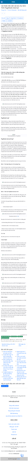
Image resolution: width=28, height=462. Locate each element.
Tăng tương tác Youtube (14, 410)
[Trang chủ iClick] (2, 2)
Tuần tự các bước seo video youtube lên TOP (21, 358)
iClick (18, 459)
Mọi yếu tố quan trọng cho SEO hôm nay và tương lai (8, 378)
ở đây (18, 216)
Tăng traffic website (14, 405)
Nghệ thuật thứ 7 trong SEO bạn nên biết (21, 353)
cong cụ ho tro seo (5, 338)
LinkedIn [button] (10, 21)
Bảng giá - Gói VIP (14, 426)
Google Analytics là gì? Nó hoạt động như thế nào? (8, 373)
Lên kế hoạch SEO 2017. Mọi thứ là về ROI (21, 362)
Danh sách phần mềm (14, 424)
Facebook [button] (20, 18)
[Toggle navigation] (25, 2)
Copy (7, 18)
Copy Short (13, 18)
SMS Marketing (14, 413)
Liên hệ (14, 432)
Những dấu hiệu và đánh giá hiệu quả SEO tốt (21, 378)
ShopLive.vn (14, 434)
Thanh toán (14, 429)
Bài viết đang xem (22, 10)
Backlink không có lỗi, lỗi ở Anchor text (8, 344)
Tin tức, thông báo (12, 10)
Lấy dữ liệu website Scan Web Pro (14, 416)
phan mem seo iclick (6, 336)
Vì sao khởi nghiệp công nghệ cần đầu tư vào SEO (21, 367)
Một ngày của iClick (22, 344)
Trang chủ (3, 10)
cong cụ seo (20, 336)
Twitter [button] (4, 21)
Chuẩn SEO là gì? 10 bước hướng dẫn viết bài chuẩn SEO (8, 356)
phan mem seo (14, 336)
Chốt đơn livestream (14, 408)
